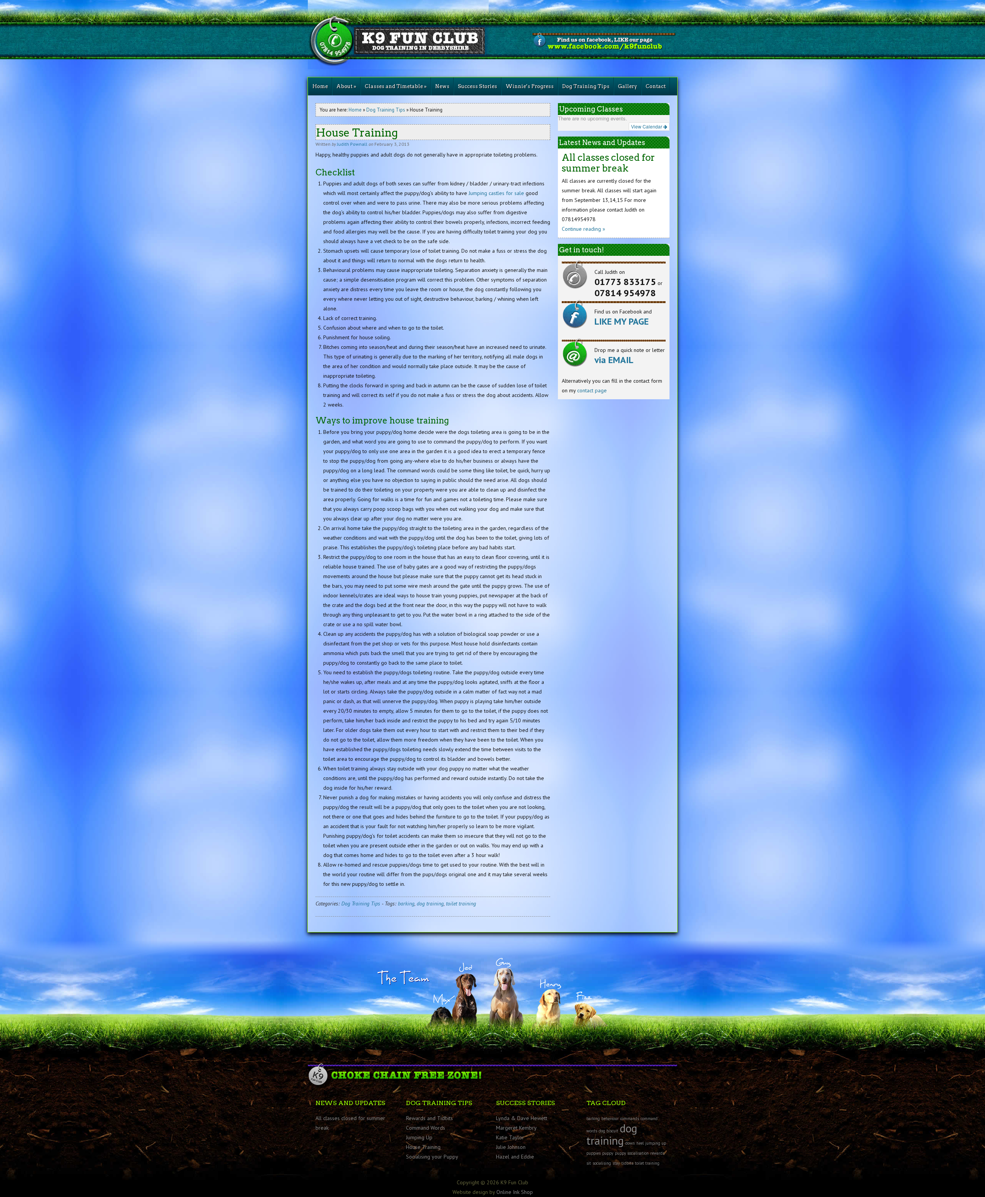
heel (640, 1143)
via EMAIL (613, 360)
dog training (430, 903)
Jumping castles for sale (496, 193)
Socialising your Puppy (432, 1156)
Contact (656, 86)
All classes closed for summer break (608, 163)
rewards (657, 1153)
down (630, 1143)
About (346, 86)
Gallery (627, 86)
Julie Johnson (511, 1147)
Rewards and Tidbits (429, 1118)
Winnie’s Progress (530, 86)
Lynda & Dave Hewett (521, 1118)
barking (406, 903)
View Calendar (647, 126)
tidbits (627, 1163)
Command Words (425, 1127)
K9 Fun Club (400, 34)
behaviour (610, 1118)
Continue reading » (583, 228)
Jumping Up (419, 1137)
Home (320, 86)
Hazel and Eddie (515, 1156)
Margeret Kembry (516, 1127)
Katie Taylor (510, 1137)
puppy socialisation (632, 1153)
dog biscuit (608, 1131)
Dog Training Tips (585, 86)
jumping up (655, 1143)
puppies (593, 1153)
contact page (592, 390)
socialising (602, 1163)
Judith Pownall (352, 144)
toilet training (461, 903)
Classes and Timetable (396, 86)
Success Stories (477, 86)
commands (629, 1118)
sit (588, 1163)
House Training (423, 1147)
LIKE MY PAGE (621, 321)
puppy (607, 1153)
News (442, 86)
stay (616, 1163)
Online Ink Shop (514, 1192)
